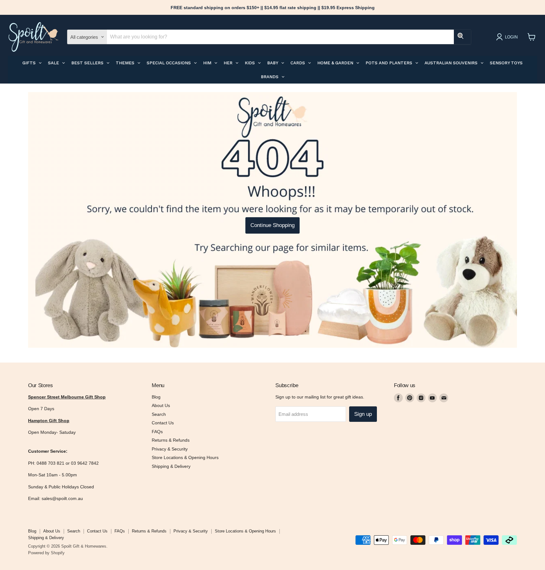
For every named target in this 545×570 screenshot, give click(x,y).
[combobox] (280, 37)
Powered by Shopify (46, 552)
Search (159, 414)
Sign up (363, 414)
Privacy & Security (170, 448)
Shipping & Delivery (171, 466)
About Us (161, 405)
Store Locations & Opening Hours (185, 457)
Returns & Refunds (171, 440)
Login (511, 37)
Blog (156, 396)
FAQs (157, 431)
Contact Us (163, 422)
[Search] (462, 37)
